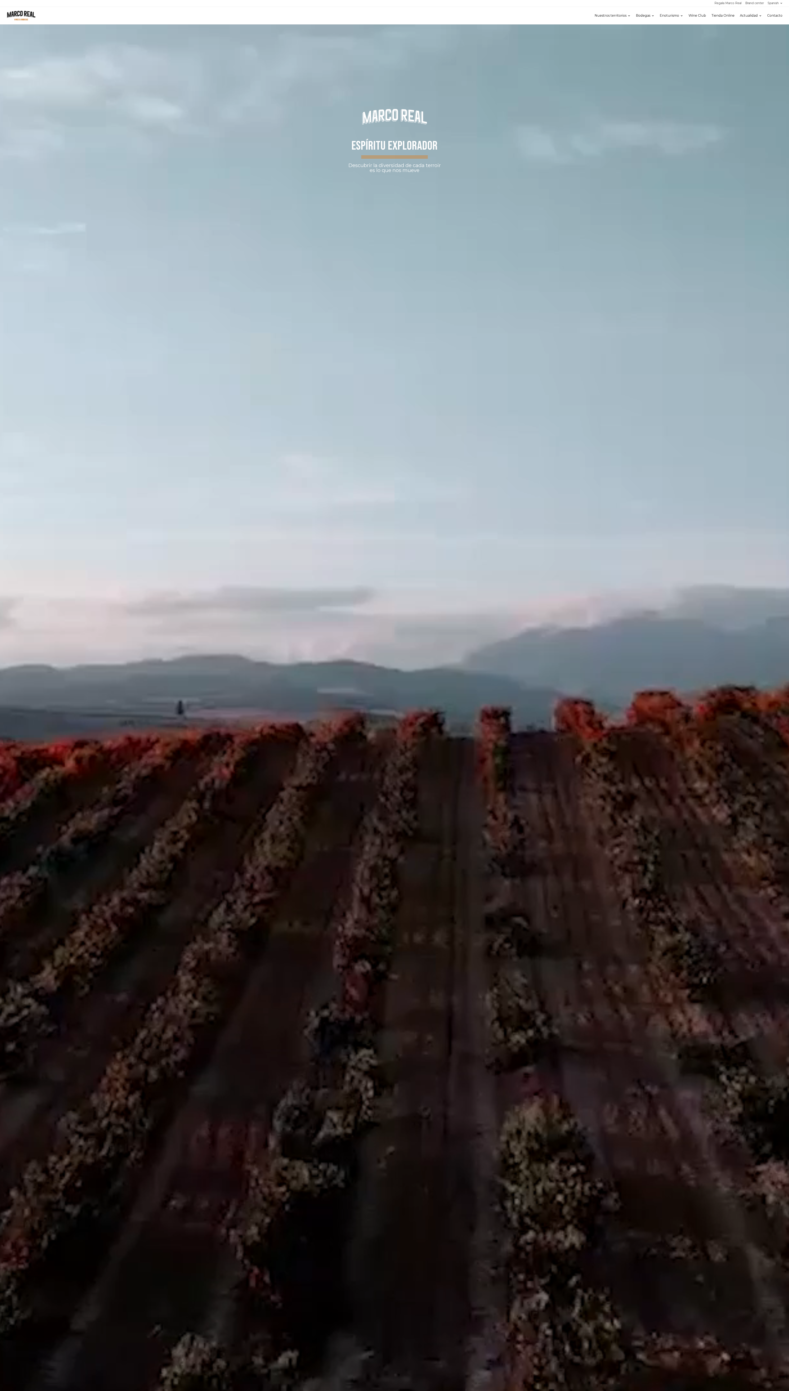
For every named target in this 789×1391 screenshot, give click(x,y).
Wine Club (697, 15)
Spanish (773, 3)
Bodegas (643, 15)
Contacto (774, 15)
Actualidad (749, 15)
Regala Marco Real (728, 3)
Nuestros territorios (610, 15)
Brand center (754, 3)
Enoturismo (669, 15)
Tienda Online (723, 15)
